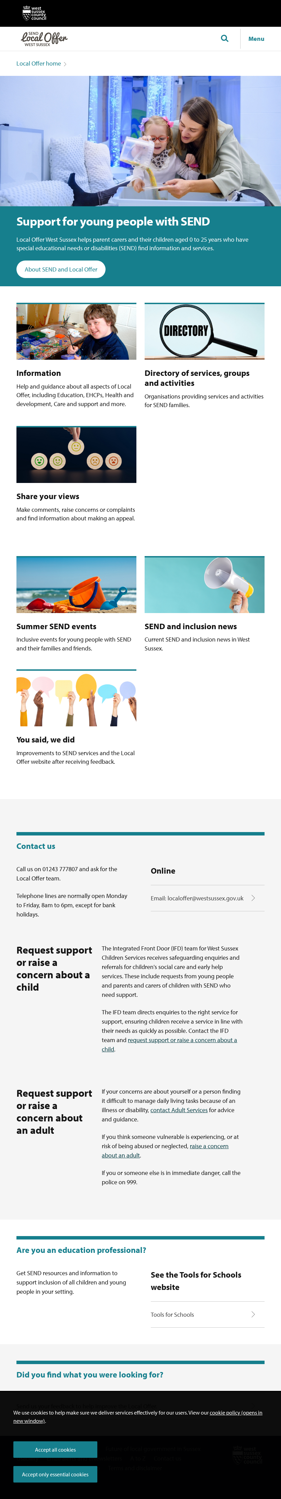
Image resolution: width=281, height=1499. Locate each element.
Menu (256, 39)
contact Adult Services (179, 1110)
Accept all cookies (55, 1449)
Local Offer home (38, 63)
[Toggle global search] (224, 38)
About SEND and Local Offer (61, 269)
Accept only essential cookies (55, 1474)
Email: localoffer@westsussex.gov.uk (197, 898)
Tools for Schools (172, 1314)
